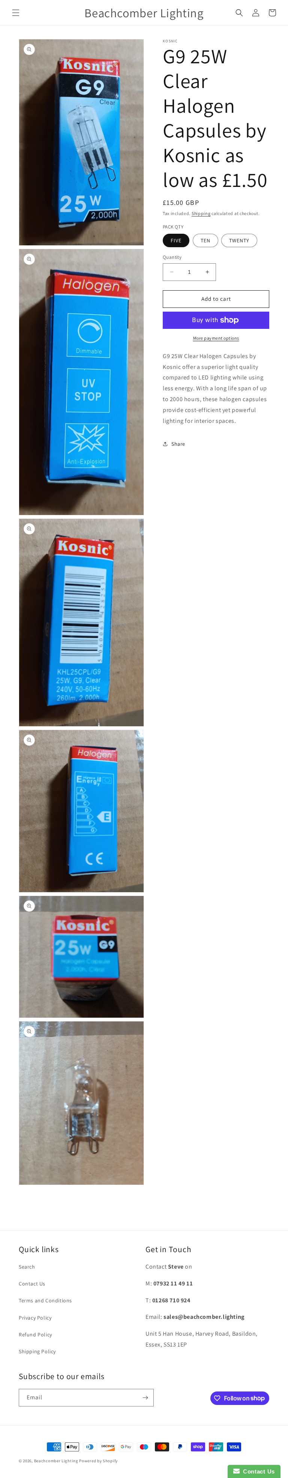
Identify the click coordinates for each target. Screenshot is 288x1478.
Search (27, 1266)
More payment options (216, 338)
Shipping (201, 213)
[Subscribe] (145, 1397)
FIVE (176, 240)
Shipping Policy (37, 1351)
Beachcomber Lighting (56, 1460)
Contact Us (32, 1283)
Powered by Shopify (98, 1460)
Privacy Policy (35, 1317)
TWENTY (239, 240)
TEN (205, 240)
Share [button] (178, 443)
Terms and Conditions (45, 1300)
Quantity (172, 257)
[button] (16, 12)
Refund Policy (35, 1334)
